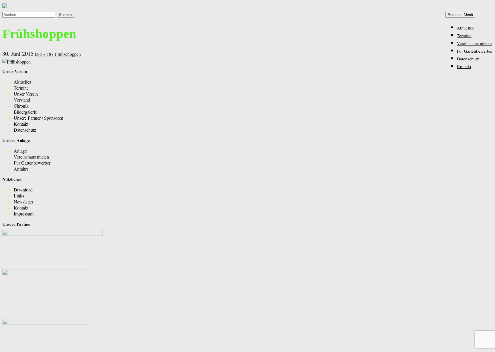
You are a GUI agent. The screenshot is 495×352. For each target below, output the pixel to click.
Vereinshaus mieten (474, 43)
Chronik (21, 106)
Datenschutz (468, 59)
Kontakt (464, 66)
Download (23, 190)
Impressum (24, 214)
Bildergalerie (25, 112)
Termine (464, 35)
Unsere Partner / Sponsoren (38, 118)
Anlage (20, 151)
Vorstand (22, 100)
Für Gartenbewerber (475, 51)
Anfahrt (21, 169)
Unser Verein (26, 94)
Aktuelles (465, 28)
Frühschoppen (68, 54)
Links (19, 196)
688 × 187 (44, 54)
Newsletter (23, 202)
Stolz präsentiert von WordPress (31, 346)
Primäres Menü (460, 15)
